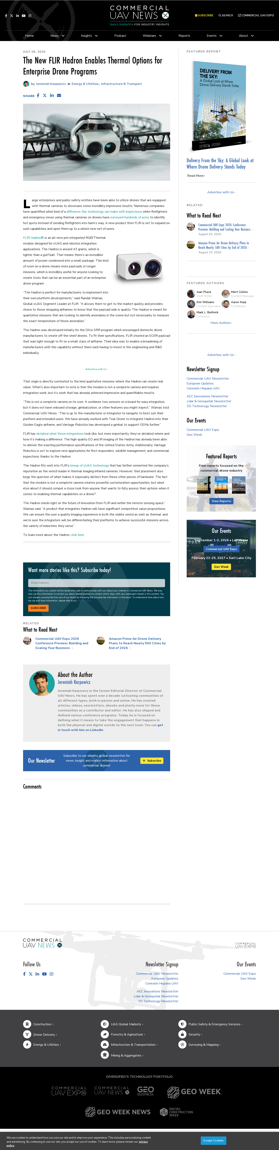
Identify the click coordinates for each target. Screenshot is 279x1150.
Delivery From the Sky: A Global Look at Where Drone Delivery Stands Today (220, 163)
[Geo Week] (194, 1093)
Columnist (203, 316)
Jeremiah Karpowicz (50, 84)
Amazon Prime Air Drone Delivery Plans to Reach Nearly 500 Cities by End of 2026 (137, 643)
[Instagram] (29, 15)
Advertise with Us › (96, 369)
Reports (184, 36)
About (243, 36)
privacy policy (84, 600)
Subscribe (38, 608)
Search (227, 15)
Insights (86, 36)
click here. (78, 535)
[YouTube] (24, 15)
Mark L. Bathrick (207, 312)
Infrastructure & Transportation (133, 1044)
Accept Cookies (213, 1140)
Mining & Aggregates (126, 1055)
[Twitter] (11, 15)
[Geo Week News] (118, 1112)
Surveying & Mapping (204, 1044)
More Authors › (221, 323)
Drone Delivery (44, 1034)
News (54, 36)
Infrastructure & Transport (121, 84)
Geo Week (194, 434)
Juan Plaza (203, 292)
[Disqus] (96, 844)
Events (212, 36)
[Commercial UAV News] (112, 1093)
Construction (42, 1024)
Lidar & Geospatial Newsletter (209, 401)
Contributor (238, 306)
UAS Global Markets (126, 1024)
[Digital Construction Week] (176, 1112)
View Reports (221, 501)
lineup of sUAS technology (89, 465)
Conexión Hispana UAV (203, 388)
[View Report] (204, 485)
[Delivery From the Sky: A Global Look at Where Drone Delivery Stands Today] (221, 106)
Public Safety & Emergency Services (214, 1024)
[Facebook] (6, 15)
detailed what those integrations (60, 433)
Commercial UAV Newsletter (208, 378)
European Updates (200, 383)
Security (194, 1034)
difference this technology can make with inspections (104, 211)
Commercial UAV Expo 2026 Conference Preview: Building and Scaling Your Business (61, 643)
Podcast (120, 36)
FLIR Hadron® (33, 238)
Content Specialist (208, 306)
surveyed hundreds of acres (129, 217)
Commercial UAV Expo (257, 15)
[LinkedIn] (17, 15)
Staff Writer (204, 296)
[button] (38, 95)
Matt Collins (239, 292)
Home (29, 36)
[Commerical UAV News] (42, 943)
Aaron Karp (238, 302)
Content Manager (242, 296)
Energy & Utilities (85, 84)
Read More (195, 175)
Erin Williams (205, 302)
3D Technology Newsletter (207, 406)
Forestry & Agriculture (127, 1034)
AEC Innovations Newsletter (207, 396)
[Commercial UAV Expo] (245, 945)
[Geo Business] (145, 1093)
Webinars (149, 36)
